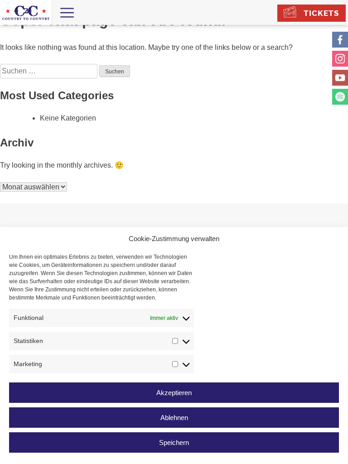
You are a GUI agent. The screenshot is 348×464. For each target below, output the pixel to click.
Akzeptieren (174, 392)
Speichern (174, 442)
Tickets (321, 13)
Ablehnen (174, 417)
